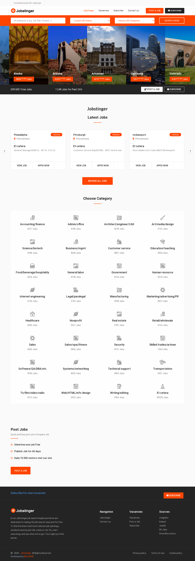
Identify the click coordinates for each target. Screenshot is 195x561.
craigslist (163, 517)
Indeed (162, 521)
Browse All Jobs (97, 181)
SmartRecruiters (167, 533)
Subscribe (118, 10)
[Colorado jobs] (175, 55)
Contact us (133, 10)
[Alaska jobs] (19, 55)
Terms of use (157, 553)
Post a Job (154, 10)
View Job (22, 165)
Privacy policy (139, 553)
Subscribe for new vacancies (28, 493)
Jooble (162, 525)
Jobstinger (88, 10)
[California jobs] (136, 55)
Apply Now (43, 165)
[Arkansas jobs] (97, 55)
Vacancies (104, 10)
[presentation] (7, 55)
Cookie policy (175, 553)
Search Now (172, 20)
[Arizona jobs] (58, 55)
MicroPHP (29, 556)
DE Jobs (163, 529)
